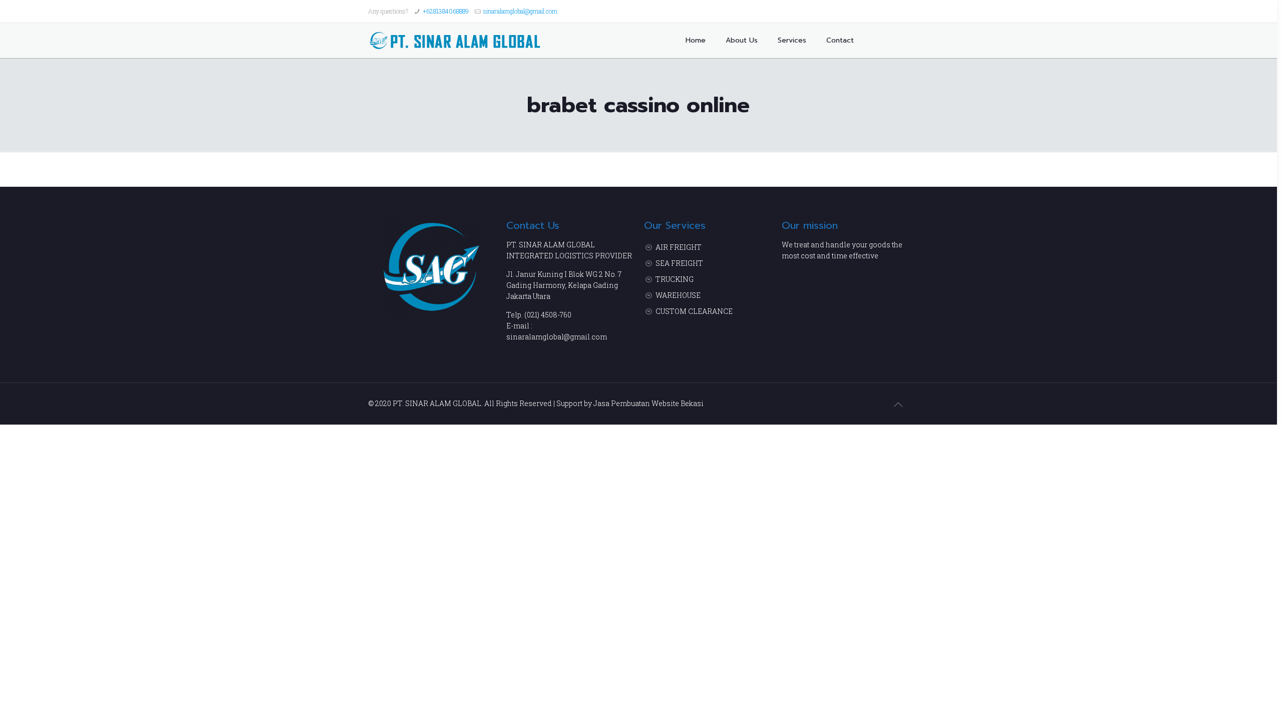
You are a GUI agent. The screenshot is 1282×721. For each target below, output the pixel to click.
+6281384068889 (446, 11)
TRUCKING (675, 279)
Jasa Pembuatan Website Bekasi (648, 403)
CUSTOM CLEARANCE (694, 311)
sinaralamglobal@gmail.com (520, 11)
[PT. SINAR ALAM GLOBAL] (454, 40)
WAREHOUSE (678, 295)
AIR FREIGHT (679, 247)
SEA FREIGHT (679, 263)
